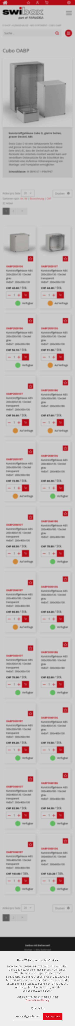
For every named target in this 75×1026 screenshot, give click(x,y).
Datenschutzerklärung (37, 1000)
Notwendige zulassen (27, 1016)
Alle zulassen (53, 1016)
